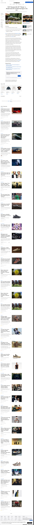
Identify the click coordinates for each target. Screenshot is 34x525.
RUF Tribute (15, 81)
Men (11, 517)
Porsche (12, 36)
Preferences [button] (10, 523)
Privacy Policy (16, 77)
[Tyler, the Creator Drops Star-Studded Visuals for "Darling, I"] (17, 197)
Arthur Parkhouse (3, 209)
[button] (2, 17)
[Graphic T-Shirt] (19, 88)
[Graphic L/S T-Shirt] (14, 88)
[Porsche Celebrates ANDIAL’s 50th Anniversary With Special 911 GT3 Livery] (17, 453)
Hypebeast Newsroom (3, 129)
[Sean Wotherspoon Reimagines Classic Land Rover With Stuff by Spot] (17, 409)
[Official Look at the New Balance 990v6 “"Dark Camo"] (17, 357)
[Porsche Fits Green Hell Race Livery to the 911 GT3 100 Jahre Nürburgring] (17, 139)
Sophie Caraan (2, 189)
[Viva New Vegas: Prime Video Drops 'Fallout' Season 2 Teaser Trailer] (17, 186)
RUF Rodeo (19, 60)
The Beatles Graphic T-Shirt (3, 92)
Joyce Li (2, 178)
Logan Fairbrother (3, 324)
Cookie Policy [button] (21, 522)
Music (1, 193)
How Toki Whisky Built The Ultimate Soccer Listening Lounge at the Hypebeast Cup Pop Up (29, 30)
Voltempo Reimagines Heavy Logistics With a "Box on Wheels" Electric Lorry (13, 69)
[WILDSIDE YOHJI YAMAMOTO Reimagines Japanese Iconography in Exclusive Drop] (17, 238)
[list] (13, 19)
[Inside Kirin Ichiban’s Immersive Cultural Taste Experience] (28, 18)
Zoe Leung (2, 380)
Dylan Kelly (2, 288)
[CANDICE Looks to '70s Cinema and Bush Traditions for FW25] (17, 494)
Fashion (1, 280)
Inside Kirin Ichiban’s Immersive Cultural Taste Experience (27, 23)
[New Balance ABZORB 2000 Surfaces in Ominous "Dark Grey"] (17, 217)
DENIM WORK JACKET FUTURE (8, 92)
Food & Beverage (2, 223)
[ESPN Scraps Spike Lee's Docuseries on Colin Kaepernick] (17, 399)
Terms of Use (13, 77)
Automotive (2, 13)
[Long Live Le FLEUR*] (24, 34)
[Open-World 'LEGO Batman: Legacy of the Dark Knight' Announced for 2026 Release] (17, 164)
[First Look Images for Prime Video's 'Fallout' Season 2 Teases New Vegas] (17, 442)
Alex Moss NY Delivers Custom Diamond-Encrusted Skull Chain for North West (29, 26)
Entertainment (2, 171)
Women (12, 518)
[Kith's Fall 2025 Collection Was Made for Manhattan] (17, 285)
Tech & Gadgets (2, 373)
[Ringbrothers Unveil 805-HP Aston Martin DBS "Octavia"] (17, 207)
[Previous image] (7, 19)
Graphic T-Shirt (18, 92)
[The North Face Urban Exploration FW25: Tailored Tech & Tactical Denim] (17, 333)
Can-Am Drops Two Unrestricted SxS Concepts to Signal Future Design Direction (13, 67)
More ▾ (11, 513)
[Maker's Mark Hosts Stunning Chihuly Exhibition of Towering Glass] (17, 273)
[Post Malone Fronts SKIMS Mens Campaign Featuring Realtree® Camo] (17, 346)
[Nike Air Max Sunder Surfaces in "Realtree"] (17, 463)
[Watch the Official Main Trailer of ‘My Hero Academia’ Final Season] (17, 473)
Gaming (1, 159)
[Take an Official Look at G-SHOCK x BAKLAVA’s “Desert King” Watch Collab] (17, 431)
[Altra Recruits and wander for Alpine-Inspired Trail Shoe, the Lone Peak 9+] (17, 262)
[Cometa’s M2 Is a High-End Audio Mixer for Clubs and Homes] (17, 377)
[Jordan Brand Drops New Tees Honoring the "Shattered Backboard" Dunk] (17, 420)
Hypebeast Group (20, 517)
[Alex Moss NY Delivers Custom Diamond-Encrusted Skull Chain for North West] (24, 26)
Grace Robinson (2, 486)
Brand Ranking (9, 517)
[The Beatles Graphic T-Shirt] (3, 88)
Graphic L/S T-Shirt (13, 92)
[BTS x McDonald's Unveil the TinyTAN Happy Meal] (17, 227)
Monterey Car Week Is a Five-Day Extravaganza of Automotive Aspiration (12, 65)
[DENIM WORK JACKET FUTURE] (8, 88)
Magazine (5, 518)
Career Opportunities (20, 520)
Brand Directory (9, 519)
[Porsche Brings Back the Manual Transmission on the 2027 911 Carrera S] (17, 125)
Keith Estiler (2, 276)
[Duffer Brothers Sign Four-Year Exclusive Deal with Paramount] (17, 175)
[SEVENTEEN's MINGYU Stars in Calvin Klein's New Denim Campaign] (17, 367)
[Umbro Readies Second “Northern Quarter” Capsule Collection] (17, 388)
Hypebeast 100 (5, 519)
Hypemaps (16, 518)
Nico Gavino (2, 337)
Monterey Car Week (17, 33)
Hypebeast (16, 517)
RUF (6, 33)
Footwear (2, 213)
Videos (5, 517)
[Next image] (20, 19)
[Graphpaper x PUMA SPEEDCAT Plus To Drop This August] (17, 250)
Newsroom (20, 518)
